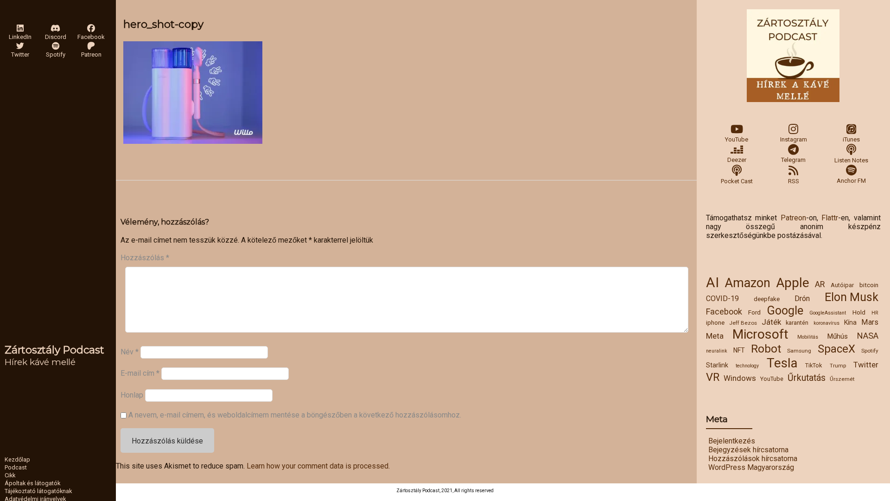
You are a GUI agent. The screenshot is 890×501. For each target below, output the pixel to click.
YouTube (736, 139)
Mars (869, 322)
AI (712, 282)
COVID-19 (722, 298)
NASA (867, 336)
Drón (802, 298)
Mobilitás (807, 337)
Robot (766, 348)
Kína (850, 322)
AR (820, 284)
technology (747, 366)
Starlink (717, 365)
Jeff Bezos (743, 323)
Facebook (724, 311)
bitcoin (868, 285)
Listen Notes (851, 160)
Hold (858, 312)
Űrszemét (842, 379)
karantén (797, 322)
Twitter (865, 364)
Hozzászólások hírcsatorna (752, 458)
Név (130, 351)
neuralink (716, 351)
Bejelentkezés (731, 441)
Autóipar (842, 285)
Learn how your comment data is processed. (318, 466)
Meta (715, 335)
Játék (771, 322)
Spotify (869, 350)
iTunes (851, 139)
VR (712, 377)
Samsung (799, 350)
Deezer (736, 159)
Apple (792, 282)
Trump (838, 365)
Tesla (782, 363)
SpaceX (836, 348)
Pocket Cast (737, 181)
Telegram (793, 159)
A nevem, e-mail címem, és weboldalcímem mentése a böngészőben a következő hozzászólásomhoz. (294, 415)
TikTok (813, 365)
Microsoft (760, 334)
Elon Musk (851, 297)
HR (874, 313)
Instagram (793, 139)
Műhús (837, 336)
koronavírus (826, 323)
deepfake (767, 298)
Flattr (829, 217)
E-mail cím (140, 373)
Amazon (747, 283)
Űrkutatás (807, 378)
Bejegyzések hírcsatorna (748, 449)
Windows (740, 378)
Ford (754, 312)
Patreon (793, 217)
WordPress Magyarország (751, 467)
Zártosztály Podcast (54, 349)
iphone (715, 322)
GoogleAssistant (827, 313)
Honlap (132, 394)
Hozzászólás (145, 257)
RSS (793, 181)
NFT (739, 350)
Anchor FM (851, 180)
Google (785, 310)
